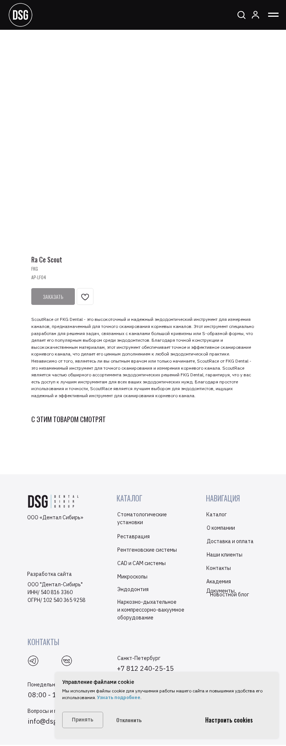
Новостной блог (229, 594)
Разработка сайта (49, 574)
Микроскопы (132, 576)
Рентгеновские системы (147, 549)
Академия (218, 581)
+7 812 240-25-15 (145, 668)
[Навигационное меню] (273, 15)
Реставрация (133, 536)
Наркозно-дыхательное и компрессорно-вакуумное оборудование (150, 610)
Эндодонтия (133, 589)
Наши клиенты (224, 554)
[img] (66, 660)
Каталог (216, 514)
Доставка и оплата (230, 541)
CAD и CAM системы (141, 563)
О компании (221, 528)
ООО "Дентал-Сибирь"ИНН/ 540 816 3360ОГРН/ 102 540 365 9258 (56, 592)
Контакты (218, 568)
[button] (241, 14)
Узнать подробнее (118, 697)
